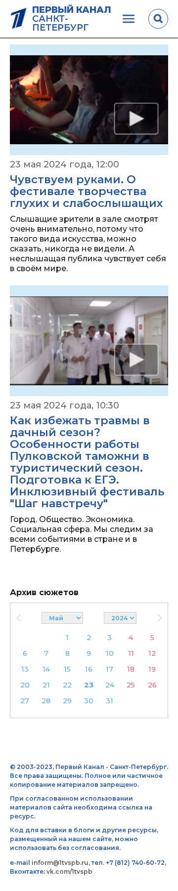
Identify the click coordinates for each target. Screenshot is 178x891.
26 (152, 685)
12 (152, 653)
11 (131, 653)
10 (110, 653)
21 (46, 685)
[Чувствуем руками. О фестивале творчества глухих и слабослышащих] (89, 99)
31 (109, 700)
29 (67, 700)
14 (46, 669)
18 (130, 669)
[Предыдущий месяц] (18, 618)
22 (67, 685)
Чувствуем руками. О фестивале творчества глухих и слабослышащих (86, 191)
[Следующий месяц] (159, 618)
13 (25, 669)
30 (88, 700)
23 (88, 685)
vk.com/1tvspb (69, 871)
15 (67, 669)
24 (109, 685)
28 (46, 700)
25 (131, 685)
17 (109, 669)
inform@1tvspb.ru (60, 862)
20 (25, 685)
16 (88, 669)
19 (152, 669)
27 (24, 700)
